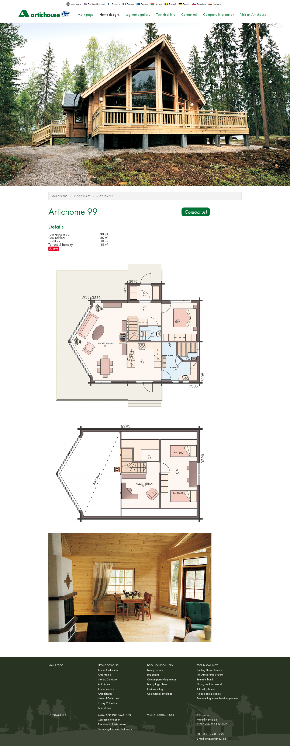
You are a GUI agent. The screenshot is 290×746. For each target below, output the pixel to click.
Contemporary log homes (161, 679)
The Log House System (209, 670)
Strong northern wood (209, 684)
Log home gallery (137, 14)
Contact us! (189, 14)
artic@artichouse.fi (215, 738)
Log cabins (153, 674)
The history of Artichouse (112, 724)
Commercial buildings (159, 694)
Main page (85, 14)
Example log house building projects (217, 698)
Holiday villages (156, 689)
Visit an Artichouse (253, 14)
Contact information (109, 719)
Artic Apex (104, 684)
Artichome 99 (105, 196)
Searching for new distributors (115, 729)
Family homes (155, 670)
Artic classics (82, 196)
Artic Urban (104, 708)
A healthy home (206, 689)
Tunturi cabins (106, 689)
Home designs (110, 14)
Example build (205, 679)
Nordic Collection (108, 679)
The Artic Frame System (210, 674)
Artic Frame (104, 674)
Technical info (165, 14)
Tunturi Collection (108, 670)
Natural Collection (108, 698)
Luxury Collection (108, 703)
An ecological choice (209, 694)
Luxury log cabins (157, 684)
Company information (218, 14)
